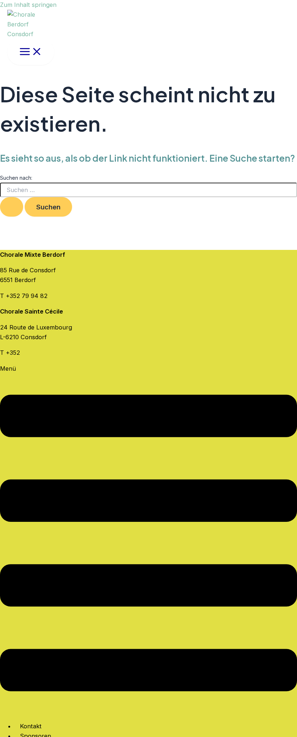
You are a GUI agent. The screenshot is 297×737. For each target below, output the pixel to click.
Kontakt (31, 726)
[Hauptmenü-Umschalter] (30, 52)
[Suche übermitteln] (11, 207)
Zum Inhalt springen (28, 4)
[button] (148, 539)
